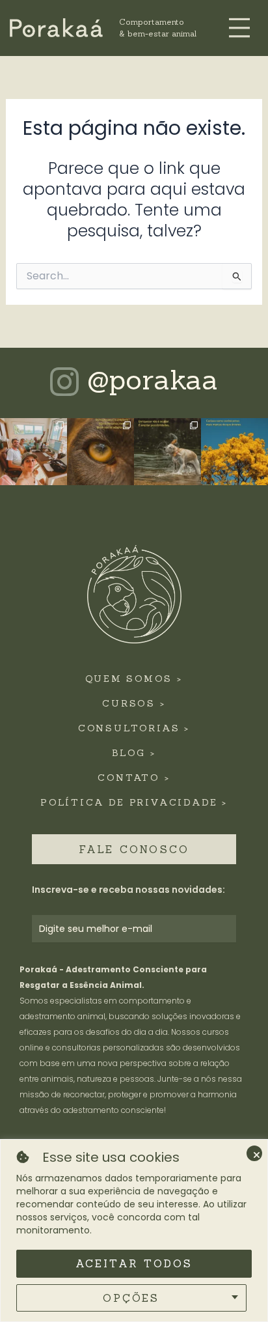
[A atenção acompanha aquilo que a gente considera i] (234, 451)
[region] (134, 1230)
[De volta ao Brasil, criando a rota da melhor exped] (33, 451)
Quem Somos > (134, 678)
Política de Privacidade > (134, 802)
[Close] (254, 1153)
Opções (131, 1297)
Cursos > (133, 703)
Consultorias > (134, 728)
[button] (239, 29)
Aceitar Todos (134, 1263)
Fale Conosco (134, 849)
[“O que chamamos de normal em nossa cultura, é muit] (100, 451)
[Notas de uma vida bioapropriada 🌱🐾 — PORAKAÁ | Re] (167, 451)
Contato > (134, 777)
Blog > (134, 753)
